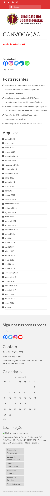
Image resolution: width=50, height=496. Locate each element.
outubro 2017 (11, 281)
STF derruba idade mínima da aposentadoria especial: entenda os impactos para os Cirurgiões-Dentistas (25, 89)
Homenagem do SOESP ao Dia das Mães (23, 123)
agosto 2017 (10, 290)
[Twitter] (16, 63)
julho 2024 (9, 217)
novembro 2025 (12, 165)
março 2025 (10, 195)
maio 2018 (9, 260)
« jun (5, 419)
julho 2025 (9, 178)
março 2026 (10, 152)
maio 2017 (9, 303)
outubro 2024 (11, 208)
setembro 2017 (11, 286)
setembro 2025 (11, 173)
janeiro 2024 (10, 221)
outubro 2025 (11, 169)
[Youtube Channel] (20, 337)
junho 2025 (10, 182)
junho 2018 (10, 255)
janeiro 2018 (10, 277)
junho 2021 (10, 234)
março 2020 (10, 242)
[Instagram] (10, 63)
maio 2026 (9, 143)
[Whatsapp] (27, 63)
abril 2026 (9, 147)
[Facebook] (5, 63)
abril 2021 (9, 238)
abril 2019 (9, 247)
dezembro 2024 (12, 204)
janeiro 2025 (10, 199)
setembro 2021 (11, 230)
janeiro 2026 (10, 160)
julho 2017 (9, 294)
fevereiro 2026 (11, 156)
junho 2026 (10, 139)
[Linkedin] (21, 63)
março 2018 (10, 268)
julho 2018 (9, 251)
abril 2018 (9, 264)
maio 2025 (9, 186)
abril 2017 (9, 307)
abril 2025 (9, 191)
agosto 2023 (10, 225)
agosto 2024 (10, 212)
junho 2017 (10, 299)
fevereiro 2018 (11, 273)
